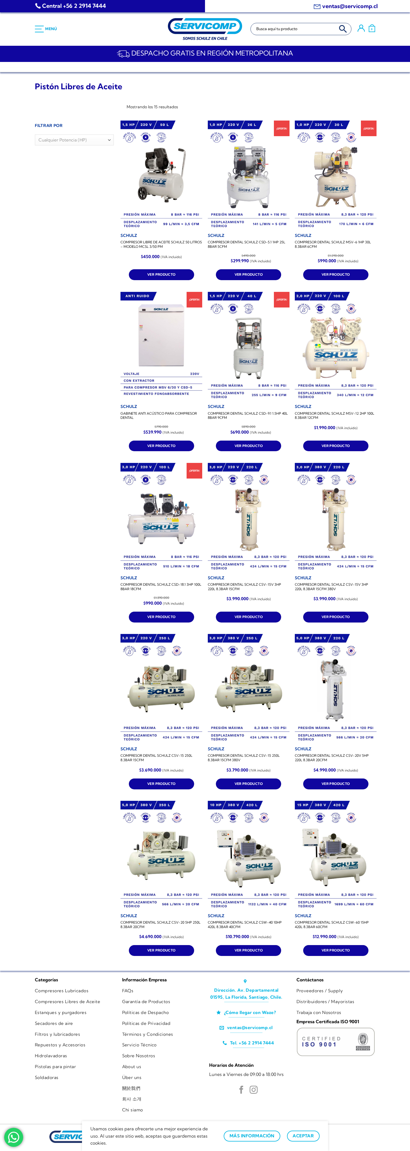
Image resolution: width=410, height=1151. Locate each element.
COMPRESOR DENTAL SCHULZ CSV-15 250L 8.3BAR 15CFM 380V (244, 757)
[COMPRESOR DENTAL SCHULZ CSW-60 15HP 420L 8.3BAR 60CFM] (336, 855)
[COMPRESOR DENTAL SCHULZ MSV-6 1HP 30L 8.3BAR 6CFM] (336, 175)
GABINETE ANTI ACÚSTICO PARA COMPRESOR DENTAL (158, 415)
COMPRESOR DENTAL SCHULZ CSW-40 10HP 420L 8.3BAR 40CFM (245, 924)
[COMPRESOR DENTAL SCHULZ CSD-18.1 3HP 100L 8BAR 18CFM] (161, 517)
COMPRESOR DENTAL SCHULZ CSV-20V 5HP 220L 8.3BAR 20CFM (332, 757)
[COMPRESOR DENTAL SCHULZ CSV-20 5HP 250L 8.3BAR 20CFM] (161, 855)
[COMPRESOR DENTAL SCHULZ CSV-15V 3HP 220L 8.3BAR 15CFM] (249, 517)
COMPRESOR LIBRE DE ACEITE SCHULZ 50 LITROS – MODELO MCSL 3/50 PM (161, 244)
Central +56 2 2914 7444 (74, 5)
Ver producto (161, 274)
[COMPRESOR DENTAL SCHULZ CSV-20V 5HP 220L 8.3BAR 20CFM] (336, 688)
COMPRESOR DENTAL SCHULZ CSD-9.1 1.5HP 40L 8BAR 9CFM (248, 415)
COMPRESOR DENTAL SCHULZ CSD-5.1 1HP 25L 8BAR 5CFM (246, 244)
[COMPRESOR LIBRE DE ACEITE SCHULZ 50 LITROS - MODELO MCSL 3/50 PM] (161, 175)
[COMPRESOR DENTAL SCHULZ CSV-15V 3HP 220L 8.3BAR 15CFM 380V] (336, 517)
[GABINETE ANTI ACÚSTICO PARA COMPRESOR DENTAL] (161, 346)
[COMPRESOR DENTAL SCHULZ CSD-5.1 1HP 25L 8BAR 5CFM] (249, 175)
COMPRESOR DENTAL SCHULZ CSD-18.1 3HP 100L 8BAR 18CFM (160, 586)
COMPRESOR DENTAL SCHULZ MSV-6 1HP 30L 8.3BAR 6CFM (333, 244)
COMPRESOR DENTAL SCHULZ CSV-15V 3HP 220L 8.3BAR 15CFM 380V (331, 586)
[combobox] (74, 139)
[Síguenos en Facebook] (241, 1090)
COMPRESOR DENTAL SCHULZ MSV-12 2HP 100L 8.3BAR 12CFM (334, 415)
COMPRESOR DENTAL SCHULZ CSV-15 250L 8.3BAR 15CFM (156, 757)
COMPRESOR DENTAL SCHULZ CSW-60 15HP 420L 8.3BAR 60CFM (332, 924)
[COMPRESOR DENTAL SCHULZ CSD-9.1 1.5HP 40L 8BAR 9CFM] (249, 346)
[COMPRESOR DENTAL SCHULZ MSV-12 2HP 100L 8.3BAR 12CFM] (336, 346)
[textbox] (72, 140)
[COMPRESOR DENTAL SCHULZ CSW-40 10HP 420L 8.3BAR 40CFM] (249, 855)
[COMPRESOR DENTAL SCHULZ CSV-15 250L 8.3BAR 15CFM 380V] (249, 688)
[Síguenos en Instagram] (254, 1090)
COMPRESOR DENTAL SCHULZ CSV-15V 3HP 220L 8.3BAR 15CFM (244, 586)
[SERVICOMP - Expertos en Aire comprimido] (205, 29)
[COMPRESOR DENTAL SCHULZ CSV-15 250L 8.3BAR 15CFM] (161, 688)
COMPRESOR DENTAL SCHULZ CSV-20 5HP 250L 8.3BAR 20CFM (160, 924)
